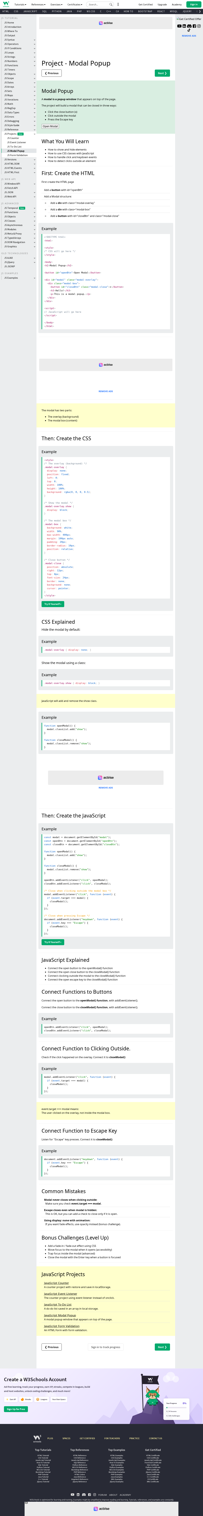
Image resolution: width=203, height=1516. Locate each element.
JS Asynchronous (13, 225)
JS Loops (9, 52)
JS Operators (11, 43)
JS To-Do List (14, 146)
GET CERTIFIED (87, 1438)
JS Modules (10, 229)
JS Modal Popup (15, 150)
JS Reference (11, 129)
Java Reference (80, 1477)
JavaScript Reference (79, 1460)
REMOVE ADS (106, 391)
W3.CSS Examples (116, 1469)
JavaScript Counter (56, 1283)
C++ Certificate (153, 1477)
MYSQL (174, 11)
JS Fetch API (11, 187)
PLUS (50, 1438)
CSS (16, 11)
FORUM (102, 1494)
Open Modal (50, 126)
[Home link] (6, 4)
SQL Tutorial (43, 1465)
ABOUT (113, 1494)
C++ (109, 11)
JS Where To (11, 31)
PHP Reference (80, 1472)
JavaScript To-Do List (58, 1304)
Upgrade (162, 4)
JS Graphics (10, 246)
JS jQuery (9, 262)
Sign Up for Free (16, 1409)
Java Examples (117, 1477)
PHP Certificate (153, 1469)
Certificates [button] (74, 4)
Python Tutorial (43, 1467)
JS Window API (12, 183)
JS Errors (9, 116)
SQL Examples (116, 1465)
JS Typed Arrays (12, 237)
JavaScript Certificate (153, 1460)
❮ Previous (52, 73)
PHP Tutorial (43, 1474)
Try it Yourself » (52, 604)
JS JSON (8, 192)
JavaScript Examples (116, 1460)
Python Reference (79, 1465)
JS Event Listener (16, 142)
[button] (111, 4)
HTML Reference (79, 1455)
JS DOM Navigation (14, 242)
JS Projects (13, 133)
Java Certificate (153, 1474)
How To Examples (117, 1462)
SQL (44, 11)
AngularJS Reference (79, 1479)
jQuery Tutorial (43, 1481)
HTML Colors (80, 1474)
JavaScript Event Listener (60, 1294)
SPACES (66, 1438)
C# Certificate (152, 1479)
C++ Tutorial (43, 1479)
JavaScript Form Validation (61, 1326)
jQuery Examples (116, 1481)
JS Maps (8, 95)
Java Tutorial (43, 1477)
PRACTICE (134, 1438)
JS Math (8, 103)
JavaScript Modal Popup (60, 1315)
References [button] (37, 4)
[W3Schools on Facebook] (194, 26)
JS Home (9, 22)
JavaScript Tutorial (43, 1460)
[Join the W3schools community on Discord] (189, 26)
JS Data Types (11, 112)
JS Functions (11, 65)
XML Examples (116, 1479)
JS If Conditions (12, 48)
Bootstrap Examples (117, 1472)
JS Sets (8, 91)
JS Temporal (14, 207)
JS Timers (9, 69)
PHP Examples (116, 1474)
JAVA (69, 11)
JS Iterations (11, 99)
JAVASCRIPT (30, 11)
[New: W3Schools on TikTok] (189, 30)
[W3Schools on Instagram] (199, 26)
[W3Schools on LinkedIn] (184, 26)
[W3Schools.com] (37, 1440)
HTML (5, 11)
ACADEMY (125, 1494)
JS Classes (9, 220)
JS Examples (11, 277)
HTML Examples (116, 1455)
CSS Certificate (153, 1458)
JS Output (9, 35)
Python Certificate (153, 1467)
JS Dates (9, 82)
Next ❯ (162, 73)
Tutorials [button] (19, 4)
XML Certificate (153, 1481)
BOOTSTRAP (145, 11)
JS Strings (9, 56)
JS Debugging (11, 120)
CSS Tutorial (43, 1458)
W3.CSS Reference (79, 1467)
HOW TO (128, 11)
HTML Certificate (153, 1455)
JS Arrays (9, 86)
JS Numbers (10, 61)
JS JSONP (9, 266)
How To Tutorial (43, 1462)
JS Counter (13, 138)
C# (117, 11)
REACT (161, 11)
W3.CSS (91, 11)
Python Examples (117, 1467)
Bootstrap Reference (79, 1469)
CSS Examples (116, 1458)
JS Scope (9, 78)
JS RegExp (10, 108)
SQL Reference (80, 1462)
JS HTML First (11, 172)
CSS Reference (80, 1458)
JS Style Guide (11, 125)
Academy (177, 4)
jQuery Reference (80, 1481)
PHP (79, 11)
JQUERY (187, 11)
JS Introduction (12, 26)
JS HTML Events (13, 168)
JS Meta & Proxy (13, 233)
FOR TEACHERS (112, 1438)
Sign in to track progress (105, 1347)
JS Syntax (9, 39)
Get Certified (146, 4)
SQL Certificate (153, 1465)
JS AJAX (8, 257)
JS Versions (10, 159)
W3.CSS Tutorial (43, 1469)
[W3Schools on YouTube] (179, 26)
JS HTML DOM (12, 163)
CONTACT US (155, 1438)
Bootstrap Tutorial (43, 1472)
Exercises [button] (56, 4)
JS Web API (10, 196)
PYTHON (57, 11)
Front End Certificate (153, 1462)
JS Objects (10, 73)
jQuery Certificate (153, 1472)
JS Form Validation (17, 155)
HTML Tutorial (43, 1455)
